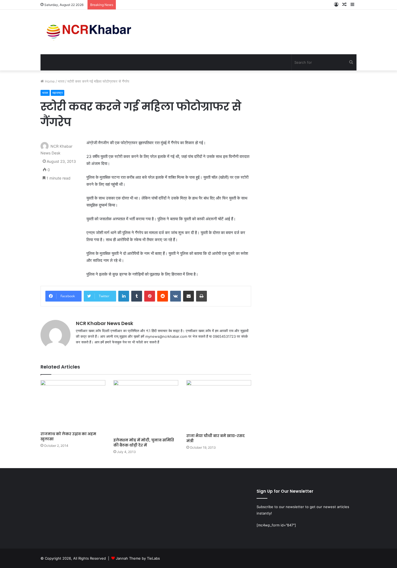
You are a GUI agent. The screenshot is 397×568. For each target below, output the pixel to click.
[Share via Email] (188, 296)
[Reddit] (162, 296)
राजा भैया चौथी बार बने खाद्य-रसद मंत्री (215, 438)
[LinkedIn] (123, 296)
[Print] (201, 296)
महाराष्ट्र (57, 93)
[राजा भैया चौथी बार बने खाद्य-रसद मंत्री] (218, 405)
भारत (61, 81)
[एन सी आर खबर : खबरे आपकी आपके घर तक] (91, 32)
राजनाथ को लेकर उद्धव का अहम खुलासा (68, 436)
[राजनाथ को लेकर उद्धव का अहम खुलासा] (73, 404)
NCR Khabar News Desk (104, 323)
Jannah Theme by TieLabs (138, 558)
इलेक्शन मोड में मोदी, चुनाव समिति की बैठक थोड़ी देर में (143, 442)
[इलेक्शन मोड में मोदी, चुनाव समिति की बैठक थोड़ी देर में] (145, 407)
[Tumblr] (136, 296)
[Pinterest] (149, 296)
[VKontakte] (175, 296)
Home (49, 81)
